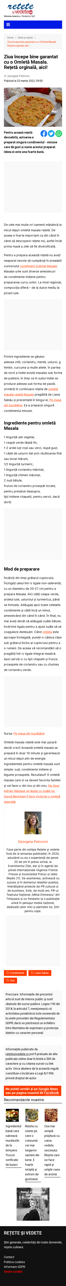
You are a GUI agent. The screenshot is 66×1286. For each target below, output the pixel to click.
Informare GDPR (14, 1267)
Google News (48, 1089)
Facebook (51, 1093)
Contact (9, 1257)
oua (12, 980)
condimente (17, 973)
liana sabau (42, 973)
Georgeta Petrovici (18, 76)
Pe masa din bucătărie (29, 733)
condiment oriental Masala (38, 266)
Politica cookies (14, 1262)
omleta (47, 632)
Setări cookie (13, 1271)
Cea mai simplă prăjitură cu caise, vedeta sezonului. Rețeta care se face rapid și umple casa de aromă (52, 1150)
